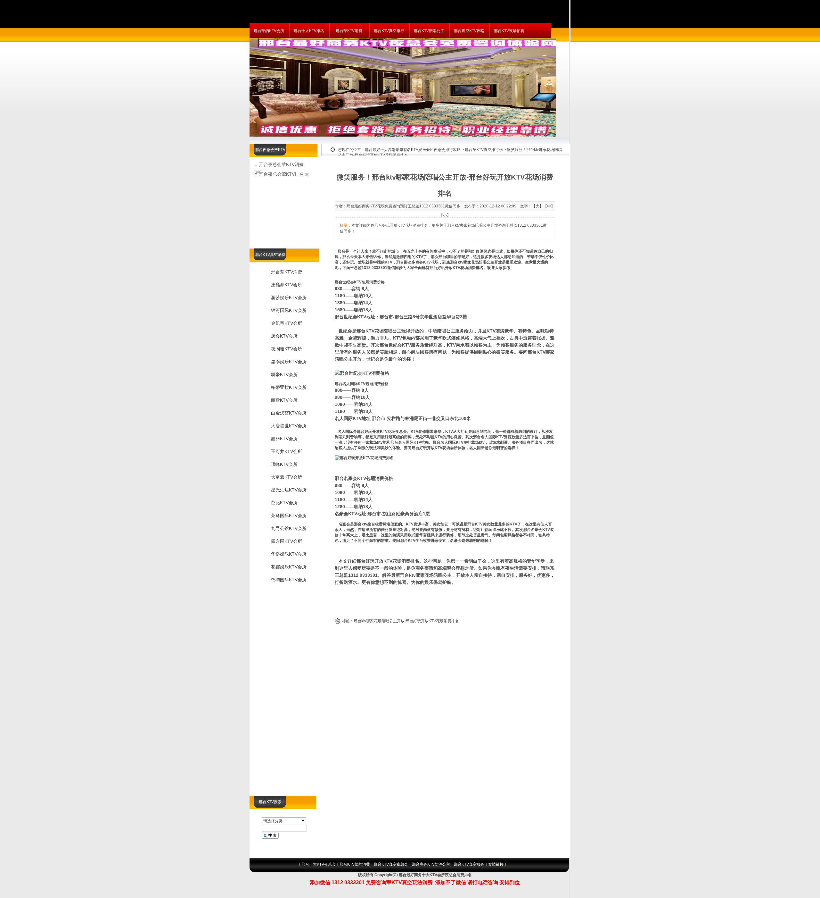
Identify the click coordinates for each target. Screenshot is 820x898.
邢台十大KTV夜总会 (318, 864)
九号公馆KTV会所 (289, 528)
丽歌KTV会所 (284, 400)
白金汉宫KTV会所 (289, 412)
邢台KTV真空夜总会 (391, 864)
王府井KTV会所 (286, 451)
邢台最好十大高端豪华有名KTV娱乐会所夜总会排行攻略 (413, 149)
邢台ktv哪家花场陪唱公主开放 (379, 621)
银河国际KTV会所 (289, 310)
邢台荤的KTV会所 (269, 31)
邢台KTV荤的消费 (355, 864)
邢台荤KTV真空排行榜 (484, 149)
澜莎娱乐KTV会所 (289, 297)
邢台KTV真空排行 (389, 31)
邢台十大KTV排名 (309, 31)
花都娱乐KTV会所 (289, 566)
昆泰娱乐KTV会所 (289, 361)
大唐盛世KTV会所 (289, 425)
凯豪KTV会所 (284, 374)
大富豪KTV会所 (286, 477)
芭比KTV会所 (284, 502)
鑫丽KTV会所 (284, 438)
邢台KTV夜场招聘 (509, 31)
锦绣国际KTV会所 (289, 579)
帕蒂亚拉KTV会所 (289, 387)
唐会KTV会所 (284, 336)
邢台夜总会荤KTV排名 (281, 174)
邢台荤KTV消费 (349, 31)
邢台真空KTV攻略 (469, 31)
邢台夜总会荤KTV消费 (281, 164)
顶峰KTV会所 (284, 464)
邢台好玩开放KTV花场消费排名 (432, 621)
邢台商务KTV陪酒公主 (431, 864)
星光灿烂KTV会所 (289, 489)
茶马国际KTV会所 (289, 515)
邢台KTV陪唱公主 (429, 31)
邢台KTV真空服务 (469, 864)
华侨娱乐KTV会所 (289, 554)
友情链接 (496, 864)
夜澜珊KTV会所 (286, 348)
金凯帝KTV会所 (286, 323)
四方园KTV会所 (286, 541)
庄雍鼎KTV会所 (286, 284)
